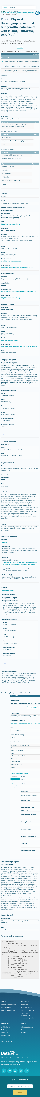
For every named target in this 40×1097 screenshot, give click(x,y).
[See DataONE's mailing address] (26, 1070)
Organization (5, 214)
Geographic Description (9, 363)
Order (3, 927)
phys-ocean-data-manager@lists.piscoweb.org (18, 291)
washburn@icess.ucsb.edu (11, 261)
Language (4, 193)
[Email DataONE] (15, 1070)
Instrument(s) (7, 575)
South (3, 399)
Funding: (4, 524)
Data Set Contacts (7, 274)
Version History (10, 14)
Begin (3, 447)
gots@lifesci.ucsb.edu (9, 340)
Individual (4, 228)
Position (4, 277)
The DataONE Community (26, 1014)
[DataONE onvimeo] (9, 1070)
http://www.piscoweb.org (10, 224)
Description (6, 546)
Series (3, 201)
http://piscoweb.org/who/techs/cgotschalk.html (19, 346)
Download (31, 707)
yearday (14, 783)
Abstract (4, 93)
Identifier (4, 86)
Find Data (7, 1041)
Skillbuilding (5, 1027)
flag (13, 787)
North (3, 393)
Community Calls (27, 1018)
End (2, 453)
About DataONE (27, 1027)
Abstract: (4, 492)
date (13, 779)
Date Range (5, 444)
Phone (3, 246)
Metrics (24, 1030)
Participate (25, 1005)
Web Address (5, 222)
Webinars (4, 1033)
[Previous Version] (3, 14)
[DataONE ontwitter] (4, 1070)
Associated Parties (7, 304)
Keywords (4, 116)
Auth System (5, 918)
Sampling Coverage (8, 594)
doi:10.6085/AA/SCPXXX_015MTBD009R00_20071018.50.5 (19, 12)
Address (4, 234)
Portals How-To (6, 1035)
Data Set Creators (7, 211)
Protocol (5, 557)
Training (4, 1030)
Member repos (26, 1007)
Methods (4, 539)
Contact (24, 1033)
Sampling (4, 587)
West (3, 412)
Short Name (5, 79)
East (2, 406)
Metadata (12, 7)
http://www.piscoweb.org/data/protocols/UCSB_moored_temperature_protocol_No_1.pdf (20, 563)
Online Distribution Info (10, 560)
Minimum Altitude (7, 418)
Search (5, 7)
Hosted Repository (8, 1010)
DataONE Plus (6, 1007)
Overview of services (8, 1005)
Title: (2, 466)
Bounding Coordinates (8, 390)
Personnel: (4, 475)
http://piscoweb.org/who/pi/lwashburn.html (17, 267)
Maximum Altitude (7, 425)
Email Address (6, 259)
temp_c (14, 785)
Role (2, 350)
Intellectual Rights (7, 865)
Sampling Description (9, 671)
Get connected (20, 1092)
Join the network (27, 1010)
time (13, 781)
